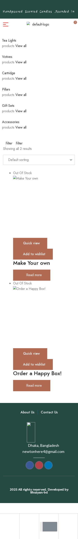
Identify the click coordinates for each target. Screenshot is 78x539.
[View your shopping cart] (55, 24)
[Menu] (14, 24)
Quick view (31, 243)
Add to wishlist (34, 254)
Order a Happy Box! (37, 373)
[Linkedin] (54, 6)
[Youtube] (48, 6)
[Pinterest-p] (28, 6)
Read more (34, 275)
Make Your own (31, 263)
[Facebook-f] (22, 6)
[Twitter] (41, 6)
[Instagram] (35, 6)
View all (21, 45)
